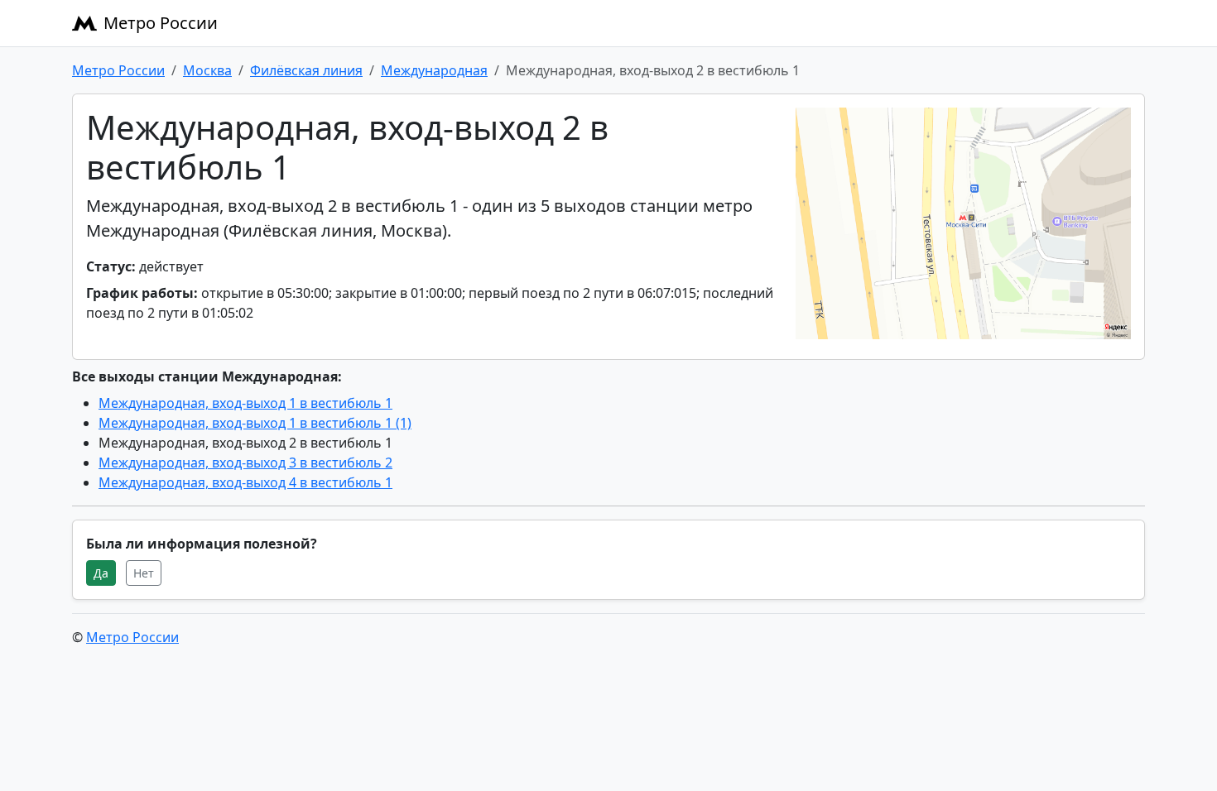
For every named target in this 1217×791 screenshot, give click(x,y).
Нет (143, 573)
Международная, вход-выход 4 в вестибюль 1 (245, 482)
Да (101, 573)
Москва (207, 70)
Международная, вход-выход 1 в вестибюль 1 (245, 403)
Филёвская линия (306, 70)
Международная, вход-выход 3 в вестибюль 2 (245, 462)
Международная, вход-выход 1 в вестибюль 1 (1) (255, 423)
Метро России (160, 23)
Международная (434, 70)
